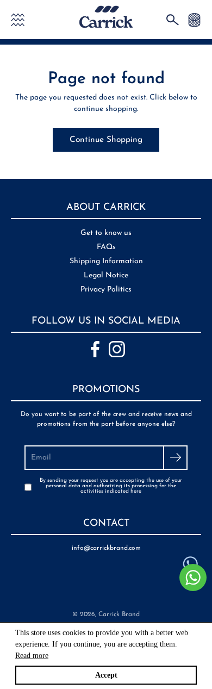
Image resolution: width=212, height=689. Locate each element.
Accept (106, 675)
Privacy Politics (106, 289)
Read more (31, 655)
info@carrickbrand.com (106, 548)
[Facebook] (95, 349)
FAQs (106, 247)
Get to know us (106, 233)
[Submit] (175, 457)
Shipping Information (106, 261)
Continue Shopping (106, 139)
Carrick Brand (119, 614)
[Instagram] (117, 349)
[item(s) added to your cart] (194, 19)
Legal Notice (106, 275)
